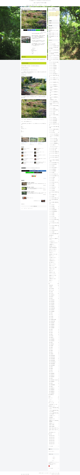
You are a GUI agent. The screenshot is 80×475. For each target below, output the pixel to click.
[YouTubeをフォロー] (32, 176)
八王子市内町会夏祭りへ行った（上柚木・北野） (53, 37)
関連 (32, 53)
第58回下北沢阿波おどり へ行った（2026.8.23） (53, 28)
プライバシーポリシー (51, 451)
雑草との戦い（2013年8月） (41, 142)
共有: (32, 51)
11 (50, 13)
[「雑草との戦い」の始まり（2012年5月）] (34, 139)
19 (52, 14)
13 (53, 13)
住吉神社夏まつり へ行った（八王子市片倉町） (53, 31)
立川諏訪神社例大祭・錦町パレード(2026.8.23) (41, 158)
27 (53, 15)
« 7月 (49, 18)
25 (50, 15)
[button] (42, 30)
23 (58, 14)
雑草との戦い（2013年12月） (25, 142)
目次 (32, 48)
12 (52, 13)
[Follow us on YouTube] (49, 466)
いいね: (33, 52)
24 (49, 15)
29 (56, 15)
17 (49, 14)
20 (53, 14)
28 (55, 15)
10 (49, 13)
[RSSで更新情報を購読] (35, 176)
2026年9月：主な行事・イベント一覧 (53, 34)
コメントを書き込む (34, 206)
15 (56, 13)
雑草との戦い (33, 49)
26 (52, 15)
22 (56, 14)
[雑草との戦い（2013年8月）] (42, 139)
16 (58, 13)
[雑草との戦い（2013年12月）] (25, 139)
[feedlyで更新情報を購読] (33, 176)
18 (50, 14)
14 (55, 13)
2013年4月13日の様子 (34, 50)
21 (55, 14)
